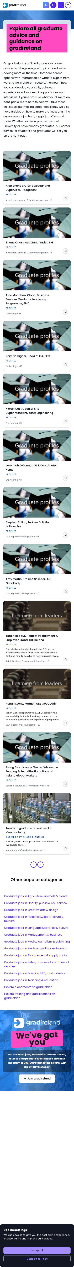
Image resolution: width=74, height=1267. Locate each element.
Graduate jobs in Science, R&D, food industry (34, 973)
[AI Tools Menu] (46, 5)
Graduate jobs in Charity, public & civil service (35, 903)
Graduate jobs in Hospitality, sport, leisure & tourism (34, 919)
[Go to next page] (40, 864)
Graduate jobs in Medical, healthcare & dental (35, 948)
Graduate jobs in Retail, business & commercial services (36, 964)
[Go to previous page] (33, 864)
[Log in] (61, 5)
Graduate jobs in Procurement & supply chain (35, 955)
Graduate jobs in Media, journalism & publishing (37, 942)
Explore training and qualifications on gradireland (29, 996)
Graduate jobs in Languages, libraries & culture (36, 928)
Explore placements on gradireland (28, 987)
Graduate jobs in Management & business (33, 935)
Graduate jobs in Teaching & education (31, 980)
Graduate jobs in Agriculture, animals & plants (35, 896)
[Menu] (68, 5)
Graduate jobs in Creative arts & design (31, 910)
